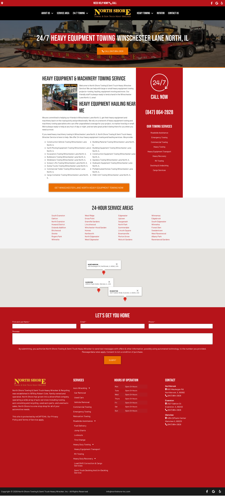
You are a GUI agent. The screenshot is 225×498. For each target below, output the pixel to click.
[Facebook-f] (212, 3)
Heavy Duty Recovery (83, 458)
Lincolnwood (90, 224)
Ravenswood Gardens (161, 239)
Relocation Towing (81, 416)
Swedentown (157, 230)
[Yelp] (222, 3)
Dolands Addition (59, 227)
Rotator (161, 13)
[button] (98, 290)
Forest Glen (156, 227)
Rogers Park (57, 236)
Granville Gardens (92, 221)
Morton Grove (123, 236)
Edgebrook (156, 218)
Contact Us (173, 13)
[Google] (217, 3)
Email (83, 322)
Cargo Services (159, 170)
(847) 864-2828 (124, 3)
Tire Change (79, 439)
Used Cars (79, 397)
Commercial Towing (159, 142)
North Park (122, 224)
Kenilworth (89, 233)
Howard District (58, 224)
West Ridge (89, 215)
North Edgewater (92, 236)
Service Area (63, 13)
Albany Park (157, 236)
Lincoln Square (124, 230)
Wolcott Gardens (125, 239)
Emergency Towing (159, 137)
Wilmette (55, 239)
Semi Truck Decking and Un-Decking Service (91, 471)
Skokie (54, 233)
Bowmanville (123, 233)
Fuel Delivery (80, 425)
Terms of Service (30, 419)
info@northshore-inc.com (118, 491)
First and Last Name (21, 322)
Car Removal (80, 392)
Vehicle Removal (81, 402)
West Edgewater (92, 239)
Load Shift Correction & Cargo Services (88, 464)
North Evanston (58, 221)
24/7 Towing (79, 13)
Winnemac (156, 215)
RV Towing (159, 161)
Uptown (121, 218)
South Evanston (58, 215)
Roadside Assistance (159, 132)
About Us (45, 13)
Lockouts (78, 435)
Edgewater (123, 215)
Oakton (55, 218)
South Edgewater (159, 221)
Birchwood (56, 230)
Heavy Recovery (159, 156)
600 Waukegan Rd (175, 389)
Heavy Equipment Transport (159, 151)
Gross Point (89, 218)
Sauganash (123, 221)
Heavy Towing (143, 13)
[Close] (109, 282)
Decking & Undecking (159, 165)
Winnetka (156, 224)
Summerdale (123, 227)
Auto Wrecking (80, 388)
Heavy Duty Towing (82, 444)
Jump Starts (80, 430)
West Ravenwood (159, 233)
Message (16, 331)
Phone (152, 322)
